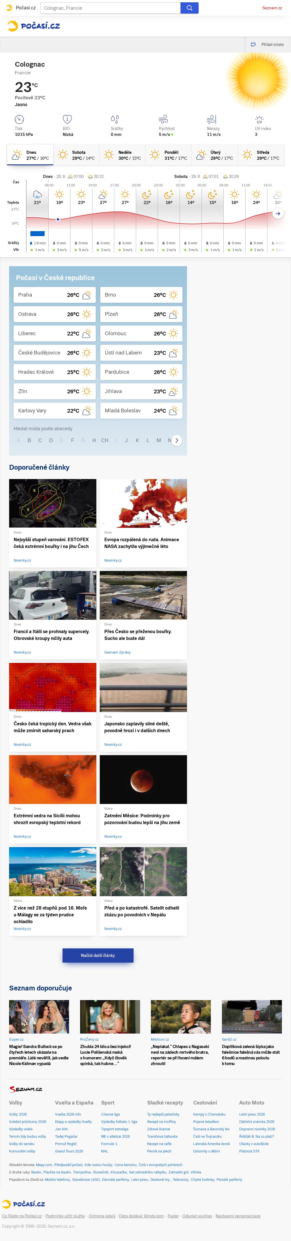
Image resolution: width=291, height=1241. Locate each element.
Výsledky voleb (20, 1129)
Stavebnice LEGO (86, 1180)
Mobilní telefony (57, 1180)
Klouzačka (119, 1172)
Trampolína (82, 1172)
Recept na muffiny (161, 1122)
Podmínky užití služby (65, 1216)
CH (105, 440)
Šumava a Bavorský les (211, 1129)
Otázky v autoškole (254, 1144)
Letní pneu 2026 (252, 1114)
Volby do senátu (21, 1144)
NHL (104, 1151)
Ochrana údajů (102, 1216)
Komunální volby (22, 1151)
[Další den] (278, 213)
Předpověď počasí (68, 1165)
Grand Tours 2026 (69, 1151)
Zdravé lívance (158, 1129)
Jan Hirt (61, 1129)
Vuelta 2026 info (68, 1114)
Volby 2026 (18, 1114)
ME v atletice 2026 (115, 1137)
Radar (173, 1216)
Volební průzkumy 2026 (27, 1122)
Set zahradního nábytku (147, 1172)
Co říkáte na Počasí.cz (22, 1216)
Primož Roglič (66, 1144)
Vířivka (196, 1172)
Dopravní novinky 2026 (257, 1129)
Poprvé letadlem (206, 1122)
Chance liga (110, 1114)
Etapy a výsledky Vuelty (73, 1122)
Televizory (180, 1180)
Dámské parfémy (115, 1180)
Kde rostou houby (98, 1165)
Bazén (36, 1172)
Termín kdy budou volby (27, 1137)
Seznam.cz (272, 8)
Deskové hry (160, 1180)
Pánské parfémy (229, 1180)
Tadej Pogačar (66, 1137)
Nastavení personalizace (238, 1216)
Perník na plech (159, 1151)
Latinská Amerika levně (211, 1144)
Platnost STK (249, 1151)
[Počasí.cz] (33, 26)
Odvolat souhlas (197, 1216)
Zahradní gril (178, 1172)
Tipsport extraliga (114, 1129)
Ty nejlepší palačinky (163, 1114)
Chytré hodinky (202, 1180)
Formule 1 (109, 1144)
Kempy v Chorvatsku (209, 1114)
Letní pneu (139, 1180)
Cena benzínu (125, 1165)
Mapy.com (44, 1165)
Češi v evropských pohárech (160, 1165)
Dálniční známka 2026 (256, 1122)
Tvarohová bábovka (162, 1137)
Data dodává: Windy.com (141, 1216)
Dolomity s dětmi (206, 1151)
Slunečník (100, 1172)
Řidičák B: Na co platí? (256, 1137)
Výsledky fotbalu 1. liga (119, 1122)
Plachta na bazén (57, 1172)
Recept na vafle (159, 1144)
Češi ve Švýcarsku (207, 1137)
